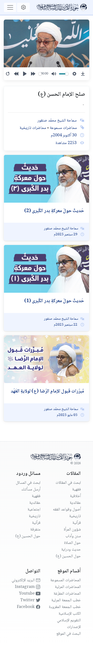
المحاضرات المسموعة (65, 580)
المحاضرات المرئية (68, 587)
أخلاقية (75, 496)
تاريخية (75, 516)
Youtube (27, 593)
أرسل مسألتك (30, 489)
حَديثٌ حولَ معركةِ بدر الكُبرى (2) (54, 211)
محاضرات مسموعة (63, 128)
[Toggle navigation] (10, 7)
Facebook (26, 607)
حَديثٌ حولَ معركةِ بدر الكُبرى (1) (54, 301)
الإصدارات (74, 627)
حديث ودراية (71, 549)
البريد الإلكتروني (24, 580)
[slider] (40, 74)
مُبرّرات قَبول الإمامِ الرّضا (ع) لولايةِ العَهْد (47, 391)
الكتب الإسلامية (70, 613)
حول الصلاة (72, 543)
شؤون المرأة (72, 529)
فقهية (76, 489)
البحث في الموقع (68, 633)
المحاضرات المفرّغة (67, 593)
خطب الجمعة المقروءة (65, 607)
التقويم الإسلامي (69, 620)
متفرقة (35, 529)
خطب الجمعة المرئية (66, 600)
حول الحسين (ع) (68, 556)
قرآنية (76, 523)
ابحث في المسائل (28, 483)
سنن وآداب (73, 536)
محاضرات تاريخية (33, 128)
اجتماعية (34, 509)
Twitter (28, 600)
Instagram (25, 587)
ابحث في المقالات (68, 483)
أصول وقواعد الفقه (67, 509)
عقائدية (75, 503)
